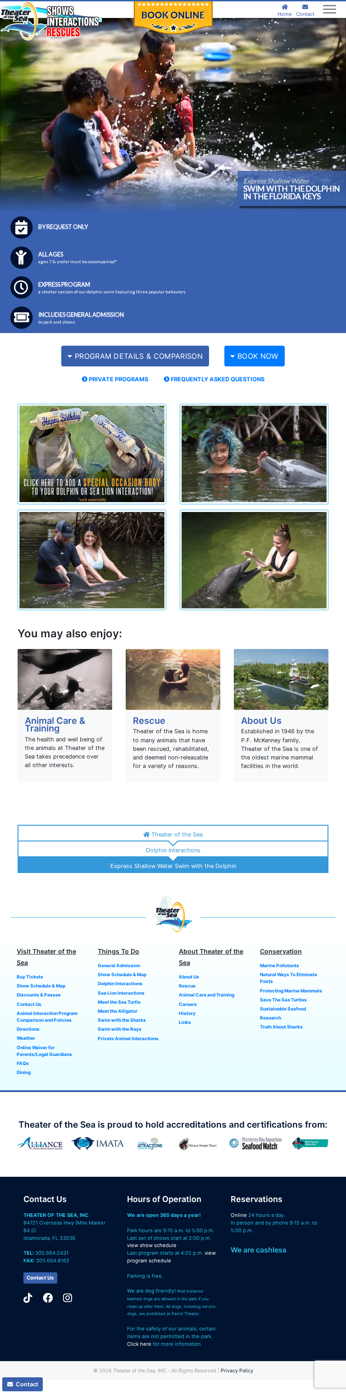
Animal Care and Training (206, 994)
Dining (24, 1072)
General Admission (119, 965)
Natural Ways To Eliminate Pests (288, 978)
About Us (189, 976)
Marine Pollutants (279, 965)
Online (239, 1215)
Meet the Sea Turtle (119, 1002)
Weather (26, 1038)
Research (270, 1017)
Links (185, 1022)
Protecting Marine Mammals (291, 990)
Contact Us (29, 1004)
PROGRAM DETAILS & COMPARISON (138, 356)
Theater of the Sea (176, 834)
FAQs (23, 1063)
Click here (139, 1344)
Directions (28, 1029)
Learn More (65, 685)
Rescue (187, 985)
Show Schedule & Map (41, 985)
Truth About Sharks (281, 1026)
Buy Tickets (30, 976)
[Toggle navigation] (329, 9)
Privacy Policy (237, 1370)
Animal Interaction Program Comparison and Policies (47, 1016)
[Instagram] (67, 1298)
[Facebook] (48, 1298)
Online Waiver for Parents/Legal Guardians (44, 1051)
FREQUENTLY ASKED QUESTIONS (216, 379)
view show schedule (152, 1245)
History (187, 1013)
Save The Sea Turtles (283, 999)
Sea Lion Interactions (121, 993)
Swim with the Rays (119, 1029)
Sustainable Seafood (283, 1008)
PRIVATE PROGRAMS (117, 379)
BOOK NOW (256, 356)
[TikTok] (27, 1298)
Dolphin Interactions (173, 850)
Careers (188, 1004)
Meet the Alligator (117, 1011)
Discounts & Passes (39, 994)
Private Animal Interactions (128, 1038)
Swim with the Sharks (122, 1020)
